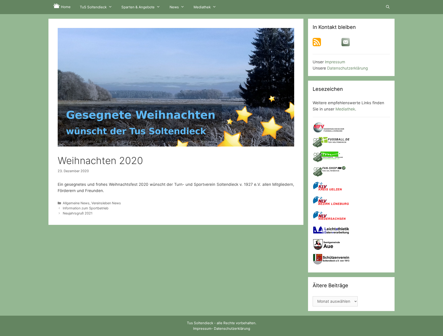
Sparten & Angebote (138, 7)
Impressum (335, 62)
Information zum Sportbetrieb (85, 208)
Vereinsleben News (106, 203)
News (174, 7)
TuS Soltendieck (93, 7)
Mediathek (202, 7)
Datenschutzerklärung (347, 68)
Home (65, 7)
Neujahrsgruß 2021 (78, 213)
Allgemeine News (76, 203)
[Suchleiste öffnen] (388, 7)
